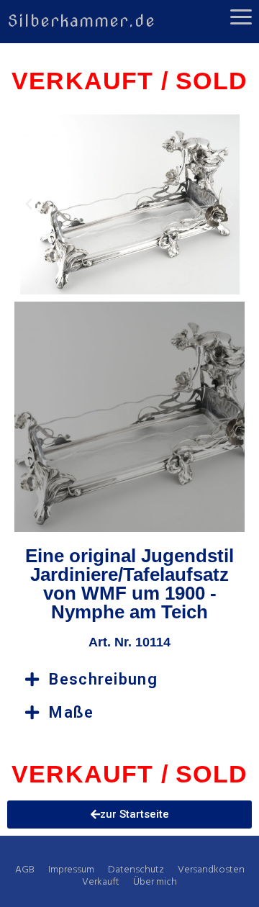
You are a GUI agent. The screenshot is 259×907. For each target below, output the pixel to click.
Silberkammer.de (81, 21)
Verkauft (100, 882)
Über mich (155, 882)
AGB (25, 870)
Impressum (71, 870)
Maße (71, 712)
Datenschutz (136, 870)
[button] (29, 204)
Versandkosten (211, 870)
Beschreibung (103, 679)
